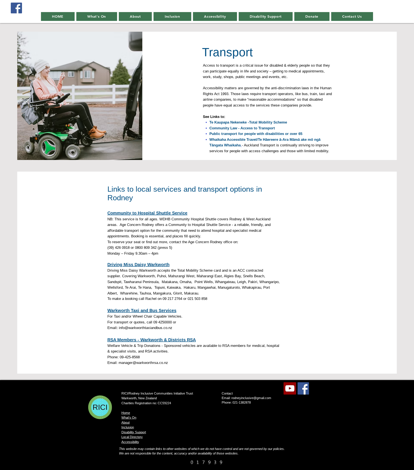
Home (125, 413)
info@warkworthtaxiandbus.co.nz (145, 328)
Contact (227, 393)
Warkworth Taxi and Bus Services (141, 310)
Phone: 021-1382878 (236, 402)
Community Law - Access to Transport (242, 128)
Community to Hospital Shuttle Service (147, 213)
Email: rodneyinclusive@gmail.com (246, 398)
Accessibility (130, 442)
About (125, 422)
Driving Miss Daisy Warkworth (138, 264)
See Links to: (214, 117)
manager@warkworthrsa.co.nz (143, 363)
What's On (128, 417)
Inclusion (127, 427)
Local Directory (132, 437)
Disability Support (133, 432)
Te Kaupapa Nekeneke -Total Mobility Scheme (248, 122)
